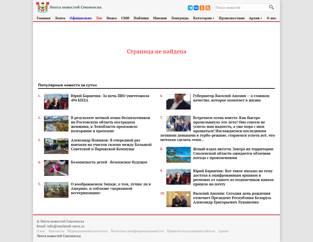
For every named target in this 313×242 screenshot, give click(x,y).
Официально (81, 18)
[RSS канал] (207, 7)
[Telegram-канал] (190, 7)
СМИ (125, 18)
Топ (99, 18)
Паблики (141, 18)
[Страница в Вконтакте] (196, 7)
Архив (255, 18)
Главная (43, 18)
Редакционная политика (87, 231)
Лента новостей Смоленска (59, 235)
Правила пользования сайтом (191, 231)
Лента (60, 18)
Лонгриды (180, 18)
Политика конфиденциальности (137, 231)
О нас (271, 18)
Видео (112, 18)
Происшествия (232, 18)
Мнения (160, 18)
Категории (203, 18)
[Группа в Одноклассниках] (202, 7)
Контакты (56, 231)
